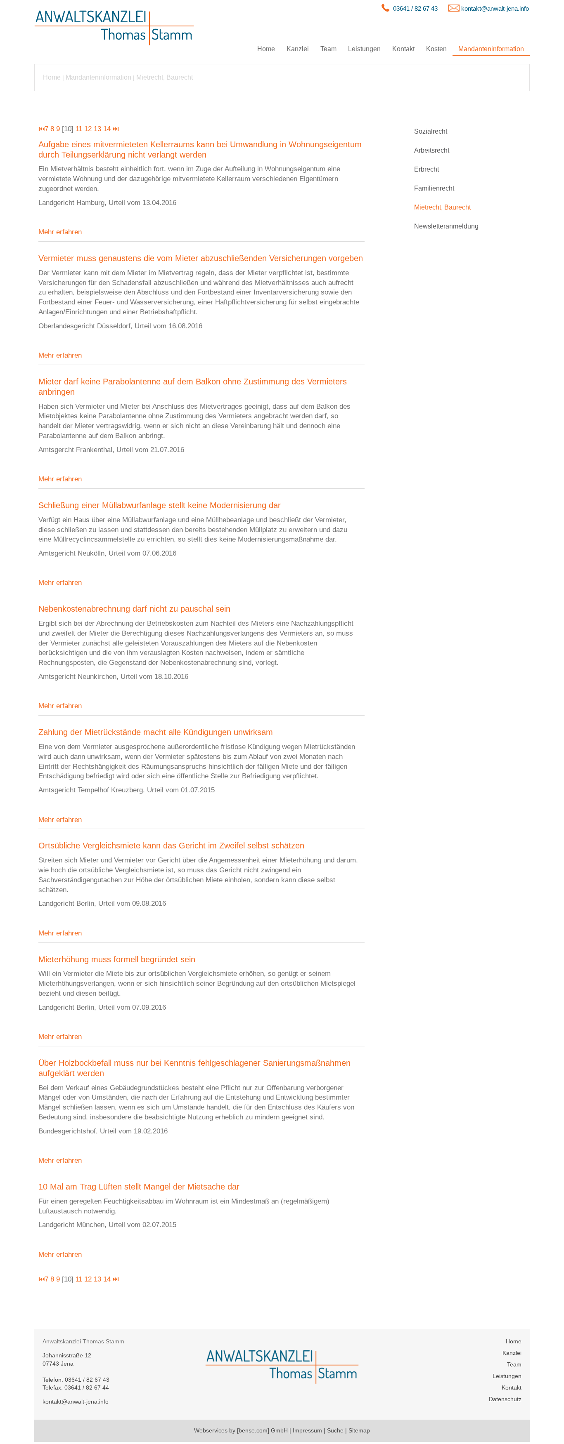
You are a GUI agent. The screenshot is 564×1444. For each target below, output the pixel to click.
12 (88, 129)
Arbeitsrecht (431, 150)
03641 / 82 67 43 (415, 8)
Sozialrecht (430, 131)
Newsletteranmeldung (446, 226)
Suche (335, 1430)
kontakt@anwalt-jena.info (495, 8)
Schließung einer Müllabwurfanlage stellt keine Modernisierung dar (159, 505)
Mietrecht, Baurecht (164, 77)
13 (97, 129)
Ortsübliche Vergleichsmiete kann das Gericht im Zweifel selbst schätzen (171, 845)
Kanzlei (298, 48)
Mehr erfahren (60, 232)
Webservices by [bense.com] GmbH (241, 1430)
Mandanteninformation (491, 48)
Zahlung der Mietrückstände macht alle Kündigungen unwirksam (155, 732)
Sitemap (359, 1430)
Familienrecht (434, 188)
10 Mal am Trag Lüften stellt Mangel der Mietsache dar (138, 1186)
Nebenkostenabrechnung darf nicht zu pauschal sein (134, 608)
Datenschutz (505, 1399)
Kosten (436, 48)
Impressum (307, 1430)
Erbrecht (426, 169)
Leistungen (364, 48)
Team (328, 48)
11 (79, 129)
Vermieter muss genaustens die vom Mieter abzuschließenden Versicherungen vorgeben (200, 258)
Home (266, 48)
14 (107, 129)
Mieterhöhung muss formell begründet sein (116, 959)
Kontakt (403, 48)
